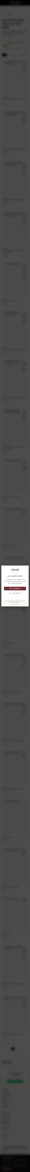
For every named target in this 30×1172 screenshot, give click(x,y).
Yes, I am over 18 (15, 588)
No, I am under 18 (15, 593)
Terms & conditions (14, 604)
